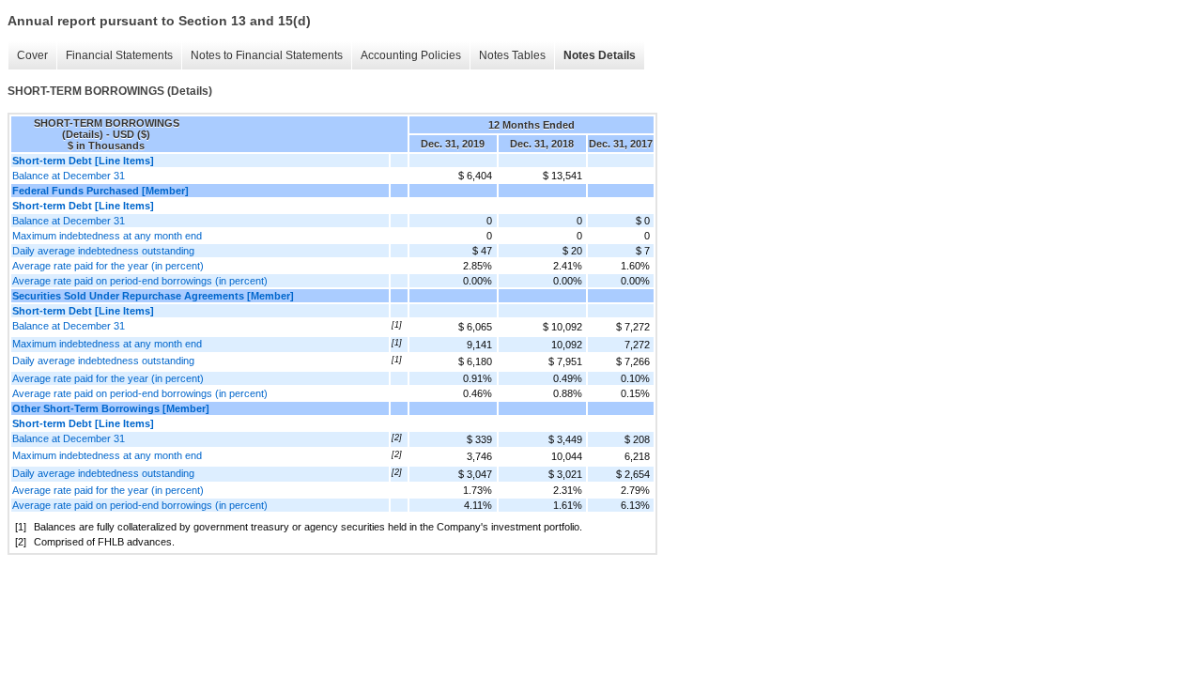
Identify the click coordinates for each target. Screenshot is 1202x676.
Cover (32, 55)
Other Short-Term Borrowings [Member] (110, 408)
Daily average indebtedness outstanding (103, 250)
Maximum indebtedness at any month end (107, 235)
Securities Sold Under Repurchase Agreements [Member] (153, 295)
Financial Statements (119, 55)
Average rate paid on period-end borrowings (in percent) (140, 280)
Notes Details (599, 55)
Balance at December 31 (68, 175)
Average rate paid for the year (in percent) (108, 265)
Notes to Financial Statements (267, 55)
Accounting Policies (411, 55)
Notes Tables (512, 55)
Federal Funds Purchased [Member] (100, 190)
